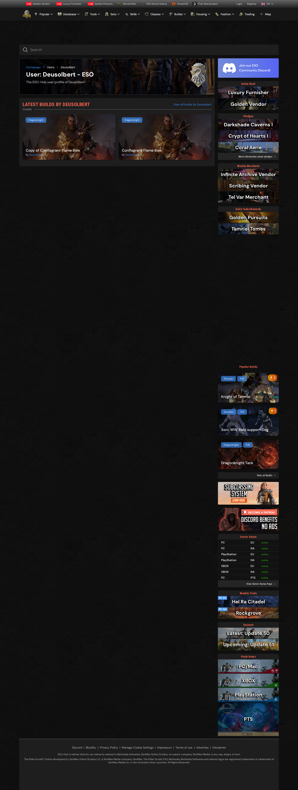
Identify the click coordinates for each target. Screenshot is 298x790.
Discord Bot (129, 3)
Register (251, 3)
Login (239, 3)
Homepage (33, 67)
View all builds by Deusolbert (192, 104)
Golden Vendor (38, 3)
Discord (77, 747)
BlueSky (91, 747)
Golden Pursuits (100, 3)
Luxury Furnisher (69, 3)
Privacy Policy (109, 747)
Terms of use (184, 747)
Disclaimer (219, 747)
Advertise (202, 747)
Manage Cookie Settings (137, 747)
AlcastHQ (182, 3)
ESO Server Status (156, 3)
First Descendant (208, 3)
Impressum (164, 747)
